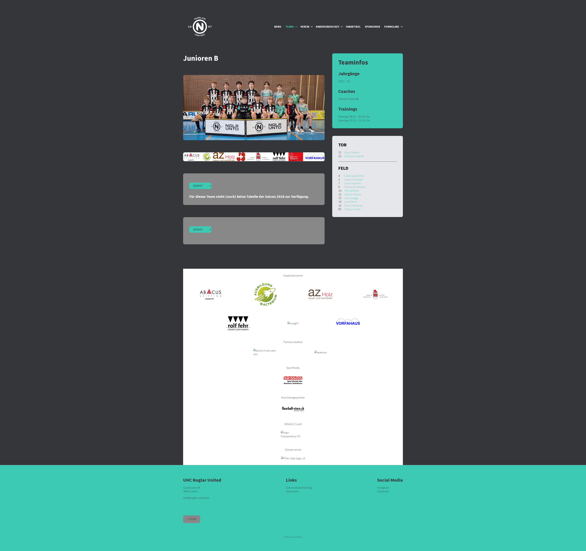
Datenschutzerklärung (299, 487)
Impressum (292, 491)
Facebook (383, 491)
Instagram (383, 487)
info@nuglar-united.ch (196, 497)
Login (191, 519)
